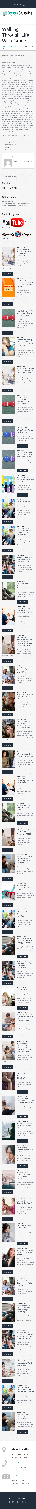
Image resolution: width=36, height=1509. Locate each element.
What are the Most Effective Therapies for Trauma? (25, 887)
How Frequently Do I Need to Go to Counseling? (24, 1416)
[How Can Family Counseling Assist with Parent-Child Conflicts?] (8, 1394)
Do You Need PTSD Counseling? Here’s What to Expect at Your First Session (24, 724)
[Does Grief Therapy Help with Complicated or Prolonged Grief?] (8, 997)
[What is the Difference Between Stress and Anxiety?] (8, 1257)
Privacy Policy (21, 1498)
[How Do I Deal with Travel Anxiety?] (8, 1232)
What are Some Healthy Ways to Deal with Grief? (25, 1150)
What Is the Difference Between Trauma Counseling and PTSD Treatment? (25, 859)
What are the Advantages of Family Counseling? (25, 1363)
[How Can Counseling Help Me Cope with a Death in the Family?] (8, 1206)
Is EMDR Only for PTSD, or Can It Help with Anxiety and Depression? (24, 400)
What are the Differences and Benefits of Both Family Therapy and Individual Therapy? (24, 1047)
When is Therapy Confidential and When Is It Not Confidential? (25, 1100)
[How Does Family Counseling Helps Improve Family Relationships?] (8, 535)
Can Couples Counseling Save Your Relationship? (25, 781)
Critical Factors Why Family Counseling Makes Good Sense (24, 559)
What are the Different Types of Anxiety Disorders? (25, 1076)
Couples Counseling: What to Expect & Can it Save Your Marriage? (25, 754)
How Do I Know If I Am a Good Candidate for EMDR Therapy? (25, 313)
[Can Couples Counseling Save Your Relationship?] (8, 785)
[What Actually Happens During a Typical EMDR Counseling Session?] (8, 375)
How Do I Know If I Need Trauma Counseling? (23, 586)
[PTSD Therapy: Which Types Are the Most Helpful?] (8, 701)
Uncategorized (11, 46)
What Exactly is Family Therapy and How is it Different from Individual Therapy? (25, 1017)
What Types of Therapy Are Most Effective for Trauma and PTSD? (25, 832)
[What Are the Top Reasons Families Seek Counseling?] (8, 508)
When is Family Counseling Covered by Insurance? (25, 479)
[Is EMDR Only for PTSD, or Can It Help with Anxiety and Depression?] (8, 404)
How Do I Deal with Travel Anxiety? (24, 1227)
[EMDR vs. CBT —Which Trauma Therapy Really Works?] (8, 435)
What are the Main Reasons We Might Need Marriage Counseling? (24, 1309)
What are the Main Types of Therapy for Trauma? (24, 807)
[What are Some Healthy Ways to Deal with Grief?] (8, 1154)
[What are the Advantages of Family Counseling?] (8, 1368)
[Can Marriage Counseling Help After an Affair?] (8, 675)
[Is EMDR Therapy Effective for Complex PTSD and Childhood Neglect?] (8, 287)
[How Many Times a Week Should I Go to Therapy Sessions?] (8, 945)
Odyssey (7, 147)
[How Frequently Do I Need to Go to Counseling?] (8, 1421)
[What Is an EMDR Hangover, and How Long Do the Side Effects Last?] (8, 256)
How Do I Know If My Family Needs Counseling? (24, 965)
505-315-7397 (22, 1468)
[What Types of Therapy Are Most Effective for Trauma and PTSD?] (8, 837)
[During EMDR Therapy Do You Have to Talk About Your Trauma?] (8, 459)
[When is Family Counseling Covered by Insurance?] (8, 484)
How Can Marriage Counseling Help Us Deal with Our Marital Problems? (24, 1282)
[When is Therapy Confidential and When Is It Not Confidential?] (8, 1105)
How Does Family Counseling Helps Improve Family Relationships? (23, 531)
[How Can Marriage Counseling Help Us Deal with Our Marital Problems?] (8, 1286)
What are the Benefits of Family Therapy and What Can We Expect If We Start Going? (25, 1335)
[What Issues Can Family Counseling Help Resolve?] (8, 919)
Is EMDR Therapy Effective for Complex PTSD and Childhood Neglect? (25, 283)
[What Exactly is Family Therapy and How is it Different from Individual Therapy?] (8, 1021)
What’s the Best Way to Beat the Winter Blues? (24, 1125)
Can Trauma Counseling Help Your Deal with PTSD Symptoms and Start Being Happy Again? (25, 641)
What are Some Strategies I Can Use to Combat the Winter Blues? (25, 1175)
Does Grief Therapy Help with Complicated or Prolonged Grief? (25, 992)
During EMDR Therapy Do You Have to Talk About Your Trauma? (25, 454)
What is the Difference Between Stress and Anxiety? (25, 1252)
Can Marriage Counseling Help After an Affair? (25, 670)
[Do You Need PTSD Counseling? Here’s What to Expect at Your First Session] (8, 728)
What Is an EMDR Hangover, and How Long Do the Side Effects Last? (24, 252)
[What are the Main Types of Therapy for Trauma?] (8, 812)
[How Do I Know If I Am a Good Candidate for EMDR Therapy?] (8, 318)
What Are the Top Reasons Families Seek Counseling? (25, 504)
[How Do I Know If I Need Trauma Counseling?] (8, 591)
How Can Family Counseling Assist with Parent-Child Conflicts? (25, 1390)
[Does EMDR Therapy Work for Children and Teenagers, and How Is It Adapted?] (8, 346)
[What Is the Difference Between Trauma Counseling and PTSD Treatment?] (8, 863)
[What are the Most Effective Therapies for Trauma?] (8, 892)
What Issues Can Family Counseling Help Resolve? (23, 914)
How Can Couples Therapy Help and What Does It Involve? (25, 610)
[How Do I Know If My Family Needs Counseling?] (8, 970)
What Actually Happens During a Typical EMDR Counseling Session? (25, 370)
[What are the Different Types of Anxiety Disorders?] (8, 1081)
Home (3, 46)
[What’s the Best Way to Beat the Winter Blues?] (8, 1130)
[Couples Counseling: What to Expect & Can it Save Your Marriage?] (8, 759)
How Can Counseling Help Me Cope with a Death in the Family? (24, 1201)
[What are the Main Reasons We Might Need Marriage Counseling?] (8, 1312)
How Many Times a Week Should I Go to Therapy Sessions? (24, 941)
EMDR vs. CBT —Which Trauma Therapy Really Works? (25, 430)
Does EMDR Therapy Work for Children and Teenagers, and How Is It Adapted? (25, 343)
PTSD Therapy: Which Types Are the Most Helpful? (25, 696)
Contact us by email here (19, 1471)
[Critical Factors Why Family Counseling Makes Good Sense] (8, 564)
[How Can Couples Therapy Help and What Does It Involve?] (8, 615)
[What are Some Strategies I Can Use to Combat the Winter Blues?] (8, 1179)
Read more (7, 274)
